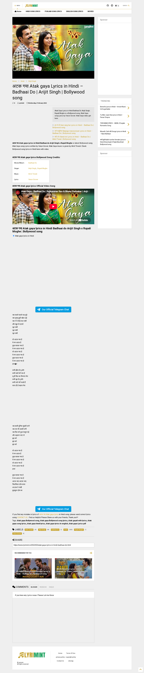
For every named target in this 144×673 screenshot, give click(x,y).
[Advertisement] (31, 123)
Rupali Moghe (42, 168)
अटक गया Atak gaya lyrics (49, 514)
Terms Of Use (70, 653)
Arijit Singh (32, 81)
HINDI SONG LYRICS (33, 11)
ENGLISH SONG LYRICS (74, 11)
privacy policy (60, 657)
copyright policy (71, 657)
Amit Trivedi (32, 174)
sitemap (70, 661)
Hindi (22, 81)
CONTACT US (22, 517)
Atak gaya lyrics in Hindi (24, 236)
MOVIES (91, 11)
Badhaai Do (32, 163)
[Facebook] (108, 5)
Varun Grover (33, 179)
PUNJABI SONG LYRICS (53, 11)
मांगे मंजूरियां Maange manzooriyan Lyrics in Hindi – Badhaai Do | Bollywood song (72, 132)
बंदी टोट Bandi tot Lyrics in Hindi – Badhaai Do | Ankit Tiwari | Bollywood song (71, 138)
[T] (112, 5)
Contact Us (60, 661)
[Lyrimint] (31, 6)
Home (18, 11)
